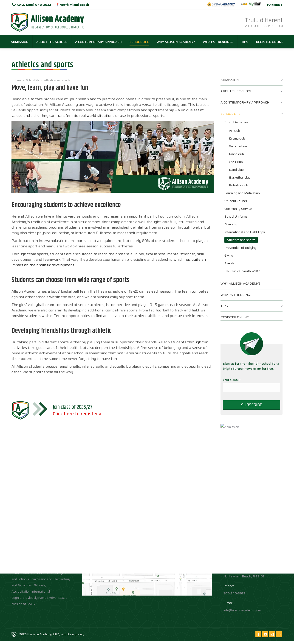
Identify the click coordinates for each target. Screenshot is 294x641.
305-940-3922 (234, 593)
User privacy (76, 634)
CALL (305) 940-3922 (34, 4)
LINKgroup (59, 634)
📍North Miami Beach (72, 4)
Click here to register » (77, 413)
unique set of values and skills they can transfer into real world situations (107, 112)
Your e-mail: (231, 379)
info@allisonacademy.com (242, 610)
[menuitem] (19, 42)
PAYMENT (275, 4)
